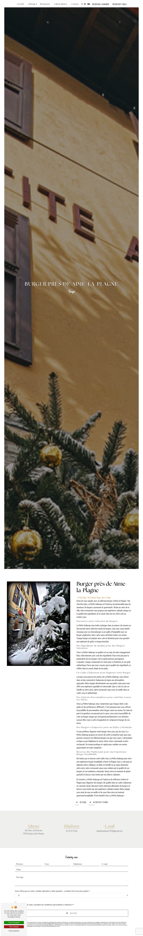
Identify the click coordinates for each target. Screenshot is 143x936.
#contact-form (100, 802)
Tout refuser (14, 927)
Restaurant (45, 4)
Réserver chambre (100, 4)
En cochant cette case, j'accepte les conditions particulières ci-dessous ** (44, 905)
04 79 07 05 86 (71, 831)
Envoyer (73, 913)
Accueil (20, 4)
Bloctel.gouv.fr (39, 926)
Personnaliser (14, 931)
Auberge (32, 4)
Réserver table (120, 4)
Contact (75, 4)
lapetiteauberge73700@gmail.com (110, 831)
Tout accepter (13, 922)
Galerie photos (60, 4)
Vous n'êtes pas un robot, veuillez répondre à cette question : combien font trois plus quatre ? (52, 891)
